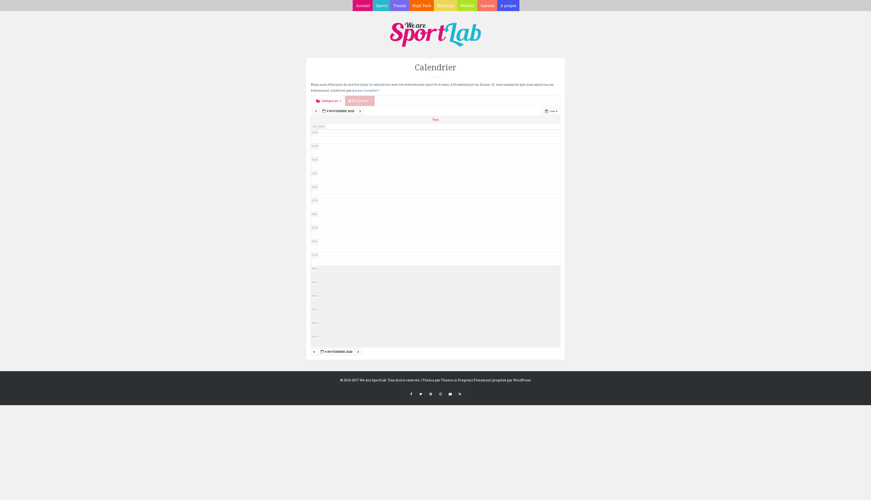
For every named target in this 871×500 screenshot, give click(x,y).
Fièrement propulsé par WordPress (502, 380)
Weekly (467, 5)
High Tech (421, 5)
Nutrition (445, 5)
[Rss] (460, 393)
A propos (508, 5)
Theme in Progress (456, 380)
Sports (381, 5)
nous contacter (366, 90)
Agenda (487, 5)
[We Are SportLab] (435, 32)
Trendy (399, 5)
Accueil (363, 5)
